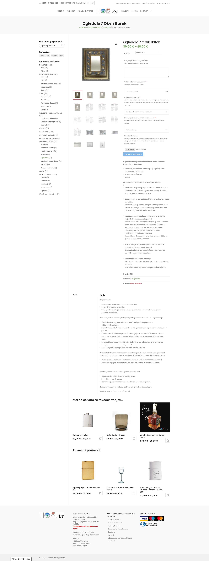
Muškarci (138, 284)
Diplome (44, 191)
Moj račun (136, 3)
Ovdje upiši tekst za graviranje (136, 60)
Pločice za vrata (47, 151)
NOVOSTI (125, 11)
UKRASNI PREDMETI (94, 27)
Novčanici (45, 106)
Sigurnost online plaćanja (118, 529)
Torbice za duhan (48, 103)
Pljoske (43, 100)
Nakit (43, 110)
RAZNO (42, 171)
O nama (134, 11)
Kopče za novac (47, 148)
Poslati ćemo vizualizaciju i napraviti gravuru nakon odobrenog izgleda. (144, 122)
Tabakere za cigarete (49, 122)
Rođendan (45, 187)
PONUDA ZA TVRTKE (85, 11)
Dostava (111, 532)
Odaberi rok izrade (132, 97)
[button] (116, 44)
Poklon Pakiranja (47, 168)
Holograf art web (123, 3)
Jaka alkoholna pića (49, 84)
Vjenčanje (45, 184)
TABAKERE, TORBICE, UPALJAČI (50, 113)
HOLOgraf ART (59, 558)
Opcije (127, 53)
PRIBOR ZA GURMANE (47, 135)
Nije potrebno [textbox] (146, 130)
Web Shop (71, 11)
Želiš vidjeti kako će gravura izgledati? (140, 118)
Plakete (44, 154)
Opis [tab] (75, 295)
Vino (42, 77)
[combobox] (146, 91)
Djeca (42, 55)
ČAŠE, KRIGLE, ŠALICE (47, 74)
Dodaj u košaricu (133, 154)
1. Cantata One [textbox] (146, 91)
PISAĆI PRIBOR (44, 132)
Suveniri (44, 164)
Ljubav (43, 177)
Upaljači (44, 96)
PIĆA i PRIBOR (44, 65)
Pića (42, 68)
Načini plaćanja (114, 526)
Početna (60, 11)
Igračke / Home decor (49, 161)
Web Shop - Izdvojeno (48, 194)
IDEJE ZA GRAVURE (46, 174)
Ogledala (107, 27)
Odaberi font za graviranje (135, 82)
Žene (132, 284)
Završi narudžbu (148, 3)
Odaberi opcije (100, 438)
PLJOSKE (42, 128)
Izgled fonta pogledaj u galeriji (134, 84)
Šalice (43, 90)
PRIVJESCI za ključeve (47, 138)
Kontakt (144, 11)
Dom (47, 55)
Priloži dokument (130, 136)
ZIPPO (41, 94)
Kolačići (111, 535)
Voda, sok (45, 87)
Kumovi (44, 180)
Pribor (43, 71)
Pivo (42, 80)
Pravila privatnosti (115, 523)
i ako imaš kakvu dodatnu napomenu (136, 63)
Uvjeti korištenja (114, 520)
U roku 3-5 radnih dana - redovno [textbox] (146, 112)
